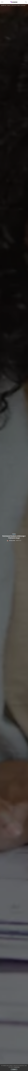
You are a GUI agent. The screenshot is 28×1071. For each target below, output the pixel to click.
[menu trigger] (2, 2)
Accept (14, 1069)
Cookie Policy (17, 1067)
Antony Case (12, 540)
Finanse (14, 533)
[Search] (25, 2)
